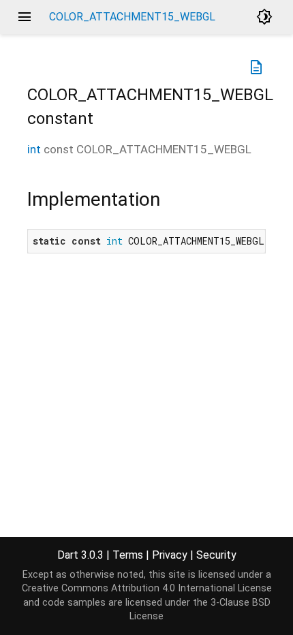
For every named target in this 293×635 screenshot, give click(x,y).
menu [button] (24, 17)
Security (216, 554)
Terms (127, 554)
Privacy (169, 554)
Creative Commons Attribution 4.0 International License (147, 588)
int (34, 149)
